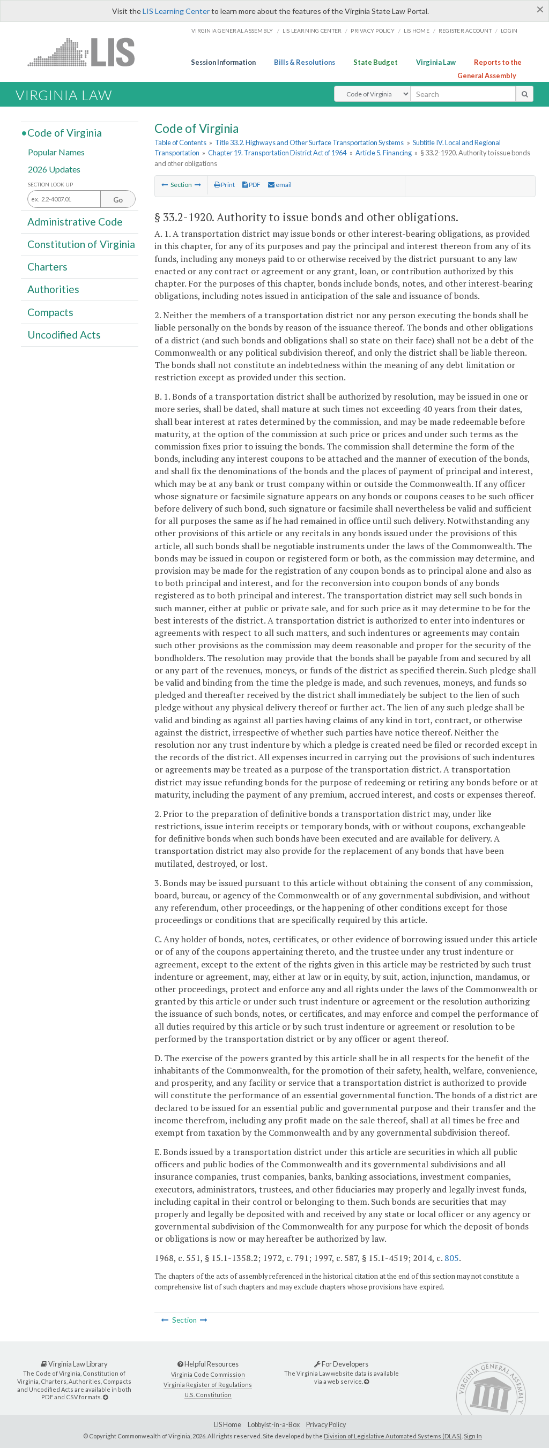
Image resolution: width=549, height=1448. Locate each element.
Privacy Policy (373, 30)
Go (118, 200)
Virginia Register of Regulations (208, 1384)
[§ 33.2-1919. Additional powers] (164, 185)
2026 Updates (54, 168)
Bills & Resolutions (304, 62)
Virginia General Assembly (232, 30)
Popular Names (56, 152)
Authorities (53, 289)
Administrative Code (75, 221)
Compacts (50, 311)
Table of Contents (180, 142)
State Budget (375, 62)
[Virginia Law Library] (105, 1396)
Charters (47, 266)
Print (227, 185)
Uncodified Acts (64, 334)
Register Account (465, 30)
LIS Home (227, 1425)
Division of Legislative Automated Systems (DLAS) (393, 1435)
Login (509, 30)
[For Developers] (366, 1381)
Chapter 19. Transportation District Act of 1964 (277, 152)
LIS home (416, 30)
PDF (254, 185)
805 (451, 1258)
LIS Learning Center (176, 11)
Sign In (473, 1435)
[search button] (524, 94)
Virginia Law (436, 62)
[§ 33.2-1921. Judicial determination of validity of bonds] (198, 185)
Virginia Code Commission (208, 1374)
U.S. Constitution (208, 1394)
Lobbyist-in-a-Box (274, 1425)
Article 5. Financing (383, 152)
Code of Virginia (64, 132)
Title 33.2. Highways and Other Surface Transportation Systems (309, 142)
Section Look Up (50, 184)
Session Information (223, 62)
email (283, 185)
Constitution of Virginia (81, 244)
